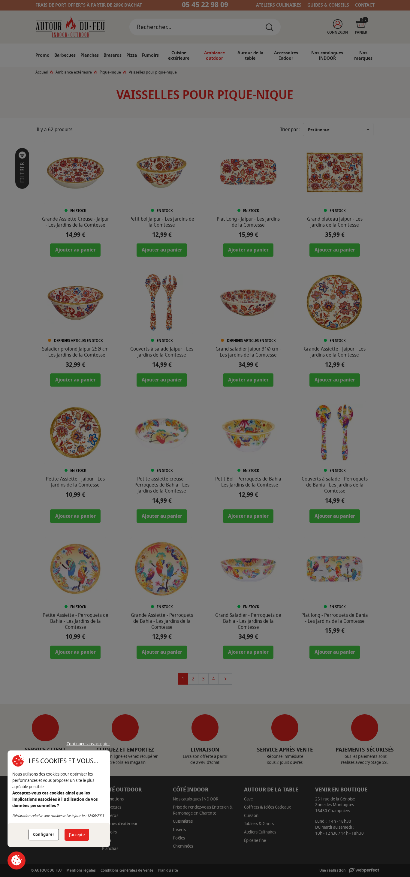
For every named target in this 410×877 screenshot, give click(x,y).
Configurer (43, 834)
